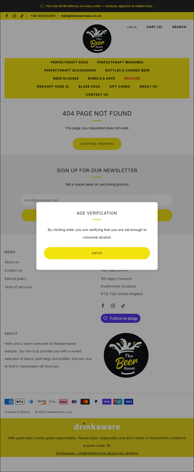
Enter (97, 253)
